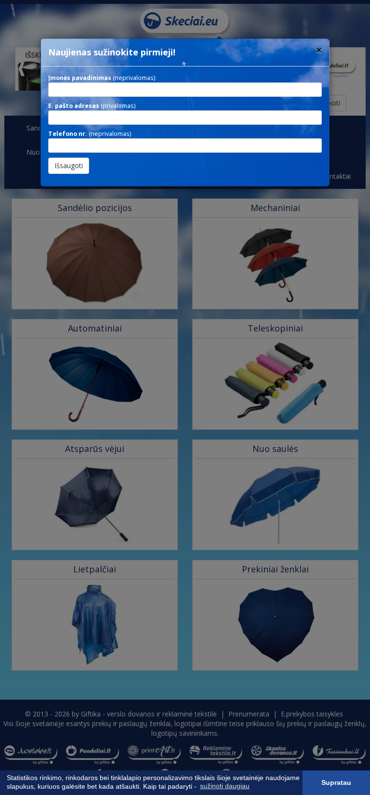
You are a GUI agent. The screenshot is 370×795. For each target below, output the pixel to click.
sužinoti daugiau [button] (225, 786)
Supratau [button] (336, 782)
